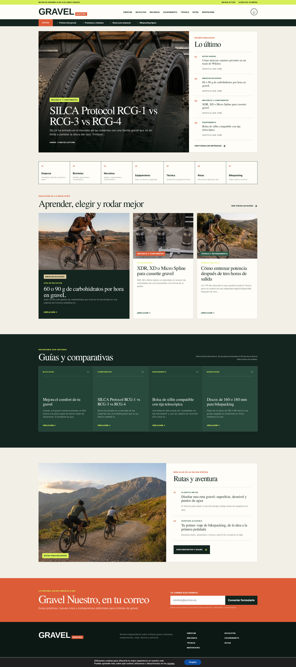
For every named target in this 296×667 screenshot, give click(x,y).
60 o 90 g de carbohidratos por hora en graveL (224, 83)
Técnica (185, 12)
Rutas (196, 12)
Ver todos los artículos (210, 146)
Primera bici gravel (67, 23)
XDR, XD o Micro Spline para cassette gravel (224, 105)
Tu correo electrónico (184, 593)
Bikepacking (208, 12)
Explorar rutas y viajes (191, 549)
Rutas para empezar (122, 23)
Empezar (127, 12)
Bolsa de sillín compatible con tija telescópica (221, 127)
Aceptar (193, 662)
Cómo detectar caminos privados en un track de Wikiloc (224, 61)
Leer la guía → (50, 312)
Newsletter (228, 2)
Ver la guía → (49, 425)
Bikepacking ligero (148, 23)
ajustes (170, 663)
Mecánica (155, 12)
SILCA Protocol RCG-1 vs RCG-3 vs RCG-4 (103, 115)
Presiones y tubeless (94, 23)
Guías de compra (248, 2)
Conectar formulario (241, 600)
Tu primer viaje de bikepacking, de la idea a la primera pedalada (214, 527)
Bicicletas (141, 12)
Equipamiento (170, 12)
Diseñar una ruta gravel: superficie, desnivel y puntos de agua (214, 498)
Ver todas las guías (244, 206)
